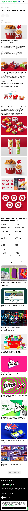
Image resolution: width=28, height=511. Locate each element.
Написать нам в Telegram (9, 485)
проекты (10, 22)
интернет (6, 22)
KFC (2, 22)
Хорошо (14, 508)
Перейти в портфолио (14, 472)
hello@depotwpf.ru (8, 484)
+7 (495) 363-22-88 (8, 480)
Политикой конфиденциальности (10, 505)
